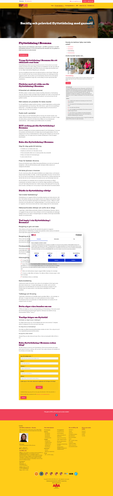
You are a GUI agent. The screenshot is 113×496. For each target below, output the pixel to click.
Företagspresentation (73, 434)
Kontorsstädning (60, 433)
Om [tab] (74, 239)
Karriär (70, 438)
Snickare (46, 450)
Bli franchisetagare (72, 437)
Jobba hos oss (82, 5)
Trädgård (46, 439)
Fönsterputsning (71, 52)
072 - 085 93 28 (23, 447)
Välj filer (39, 387)
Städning (46, 431)
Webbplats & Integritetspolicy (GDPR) (53, 481)
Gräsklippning (47, 440)
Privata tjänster (59, 5)
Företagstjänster (69, 5)
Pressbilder (71, 442)
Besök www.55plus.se (56, 482)
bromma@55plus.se (24, 448)
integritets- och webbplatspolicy (42, 394)
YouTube (83, 435)
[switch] (50, 255)
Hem (52, 5)
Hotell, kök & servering (61, 437)
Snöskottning (47, 446)
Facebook (84, 431)
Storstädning (70, 48)
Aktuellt (70, 431)
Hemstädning (70, 46)
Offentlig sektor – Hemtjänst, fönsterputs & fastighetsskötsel (62, 448)
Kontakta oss (91, 5)
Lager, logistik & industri (61, 439)
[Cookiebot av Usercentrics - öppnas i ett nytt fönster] (76, 235)
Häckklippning (47, 445)
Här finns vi (71, 429)
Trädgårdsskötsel (48, 442)
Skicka (23, 397)
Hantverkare (46, 448)
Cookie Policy (64, 481)
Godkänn (73, 260)
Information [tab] (56, 239)
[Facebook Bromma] (56, 416)
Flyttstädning (47, 436)
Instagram (84, 432)
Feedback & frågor (72, 443)
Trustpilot (21, 425)
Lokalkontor (29, 1)
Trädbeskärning (48, 443)
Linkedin (83, 434)
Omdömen (71, 432)
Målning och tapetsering (49, 451)
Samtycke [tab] (39, 239)
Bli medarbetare (72, 435)
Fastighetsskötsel (60, 431)
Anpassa (56, 260)
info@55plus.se (26, 468)
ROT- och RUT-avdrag (49, 454)
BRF (77, 5)
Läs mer (68, 83)
